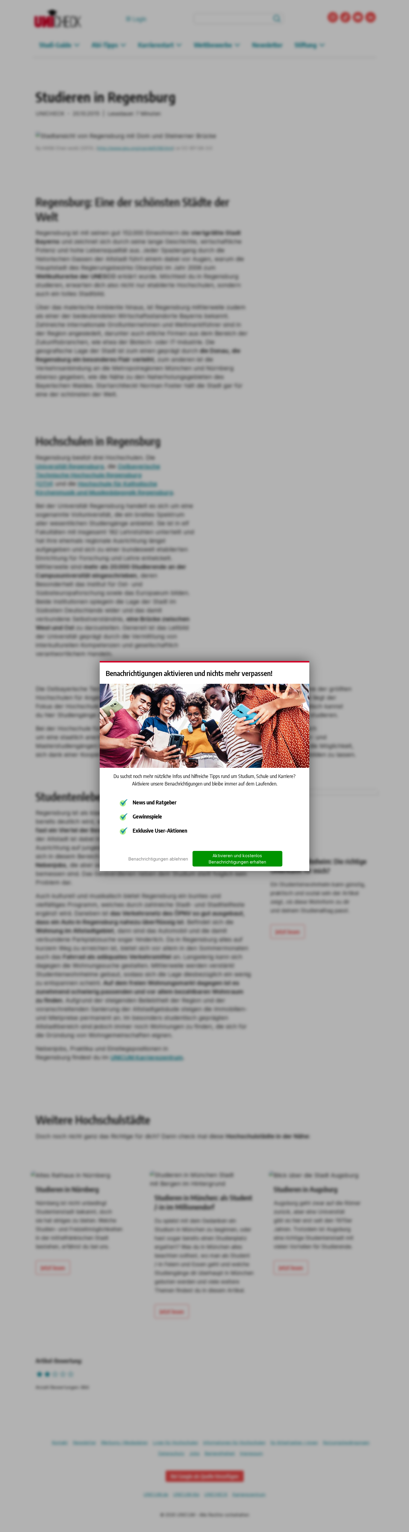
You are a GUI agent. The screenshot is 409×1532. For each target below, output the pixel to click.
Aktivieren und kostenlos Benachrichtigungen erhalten (237, 858)
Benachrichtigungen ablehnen (158, 858)
